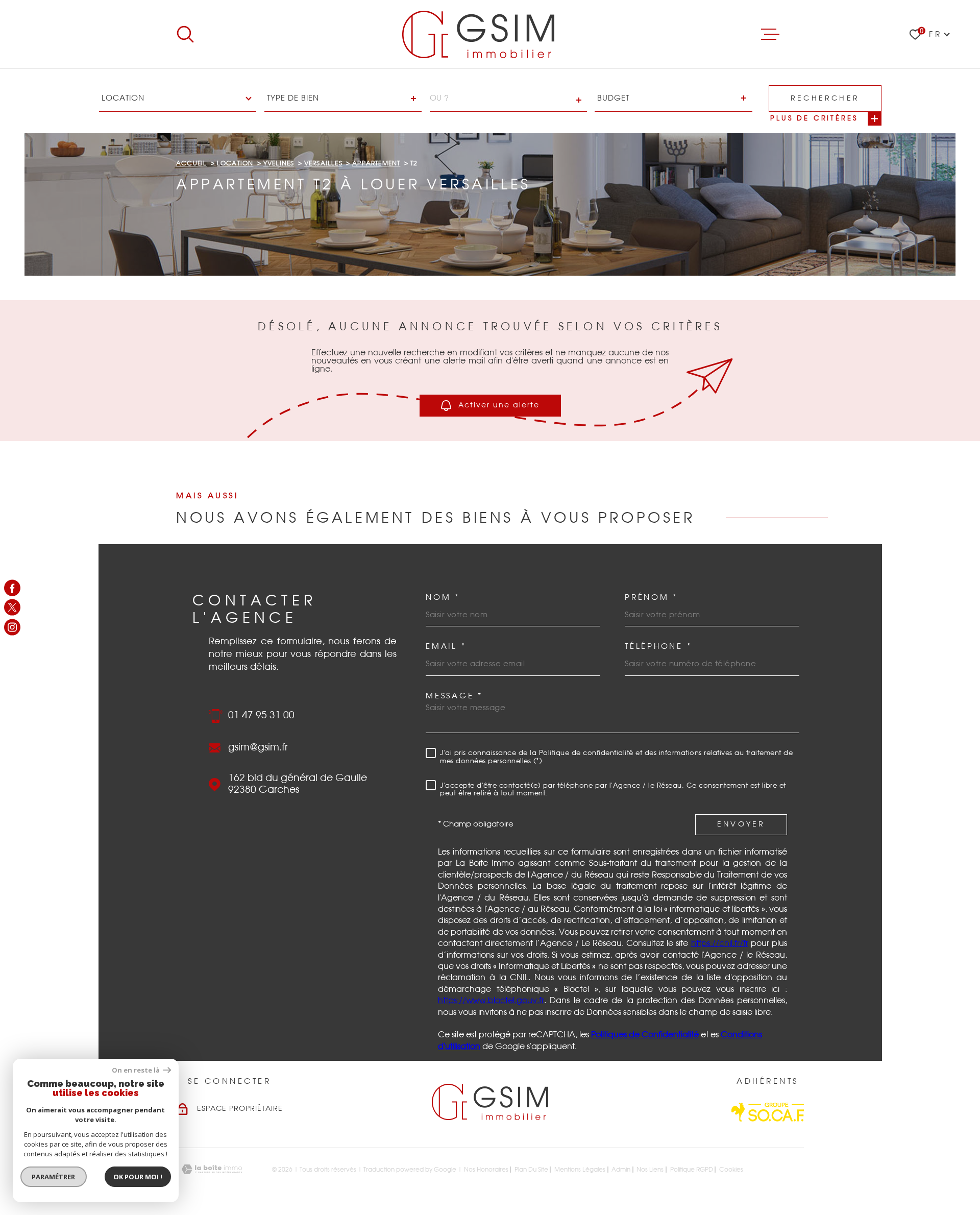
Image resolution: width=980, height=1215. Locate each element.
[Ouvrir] (185, 34)
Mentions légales (579, 1170)
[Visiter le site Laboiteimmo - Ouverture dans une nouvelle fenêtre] (212, 1169)
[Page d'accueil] (478, 34)
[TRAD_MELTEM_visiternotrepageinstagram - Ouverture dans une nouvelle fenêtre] (12, 627)
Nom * (443, 597)
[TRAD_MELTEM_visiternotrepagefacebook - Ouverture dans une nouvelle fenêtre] (12, 588)
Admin (620, 1170)
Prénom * (651, 597)
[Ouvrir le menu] (770, 34)
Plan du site (531, 1170)
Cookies (731, 1170)
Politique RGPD (691, 1170)
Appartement (376, 163)
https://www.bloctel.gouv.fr (491, 1001)
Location (235, 163)
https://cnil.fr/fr (719, 943)
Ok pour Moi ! (137, 1176)
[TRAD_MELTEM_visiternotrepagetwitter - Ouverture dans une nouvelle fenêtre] (12, 607)
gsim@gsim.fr (258, 747)
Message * (454, 696)
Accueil (191, 163)
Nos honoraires (486, 1170)
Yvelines (279, 163)
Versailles (323, 163)
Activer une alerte (499, 405)
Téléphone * (658, 646)
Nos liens (650, 1170)
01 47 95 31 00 (261, 715)
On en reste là (136, 1070)
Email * (446, 646)
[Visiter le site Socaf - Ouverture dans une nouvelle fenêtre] (767, 1112)
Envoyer (741, 824)
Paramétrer (54, 1176)
